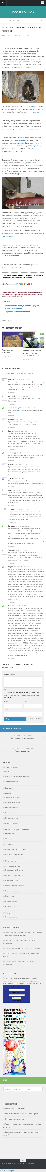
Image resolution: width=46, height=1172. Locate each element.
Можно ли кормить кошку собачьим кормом (21, 1114)
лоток (32, 160)
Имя (6, 702)
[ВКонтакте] (17, 284)
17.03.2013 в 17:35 (22, 550)
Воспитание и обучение (14, 870)
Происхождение (11, 818)
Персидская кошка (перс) (14, 1119)
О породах (9, 844)
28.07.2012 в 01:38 (21, 431)
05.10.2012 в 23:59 (22, 509)
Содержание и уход (12, 866)
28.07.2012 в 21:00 (24, 453)
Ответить (11, 392)
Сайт (6, 710)
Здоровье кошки (11, 767)
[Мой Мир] (24, 284)
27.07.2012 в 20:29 (23, 379)
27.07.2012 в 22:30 (22, 419)
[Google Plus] (29, 284)
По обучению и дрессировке (16, 849)
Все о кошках (23, 12)
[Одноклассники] (22, 284)
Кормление (9, 788)
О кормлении (10, 839)
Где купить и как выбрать (14, 875)
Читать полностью (28, 543)
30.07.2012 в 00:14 (21, 478)
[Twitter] (20, 284)
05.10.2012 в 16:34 (20, 490)
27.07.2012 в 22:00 (23, 396)
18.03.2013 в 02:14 (23, 567)
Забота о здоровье (12, 782)
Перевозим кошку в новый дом (17, 312)
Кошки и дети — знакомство (16, 1109)
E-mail (26, 702)
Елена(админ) (12, 35)
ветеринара (31, 106)
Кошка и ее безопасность (15, 886)
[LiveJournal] (27, 284)
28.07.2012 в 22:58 (21, 464)
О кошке (8, 793)
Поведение (9, 813)
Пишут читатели (11, 861)
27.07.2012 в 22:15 (29, 408)
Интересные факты (12, 802)
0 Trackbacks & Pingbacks (25, 373)
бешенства (35, 112)
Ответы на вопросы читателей (17, 830)
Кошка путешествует (11, 21)
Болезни (8, 771)
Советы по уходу (11, 906)
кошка (34, 398)
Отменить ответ (36, 718)
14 (43, 21)
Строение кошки (11, 823)
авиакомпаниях (21, 140)
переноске (36, 146)
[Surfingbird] (31, 284)
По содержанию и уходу (14, 854)
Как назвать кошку (12, 880)
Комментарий (9, 674)
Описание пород (11, 808)
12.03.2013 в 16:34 (23, 526)
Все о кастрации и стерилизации (17, 776)
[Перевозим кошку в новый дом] (12, 339)
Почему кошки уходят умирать (29, 948)
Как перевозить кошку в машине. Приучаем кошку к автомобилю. (32, 353)
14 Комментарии (9, 373)
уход (9, 321)
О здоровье (9, 834)
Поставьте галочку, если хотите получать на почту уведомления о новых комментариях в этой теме (21, 695)
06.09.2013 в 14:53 (21, 606)
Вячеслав (7, 667)
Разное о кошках (11, 917)
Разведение (10, 896)
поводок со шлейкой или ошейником (27, 215)
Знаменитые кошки (12, 797)
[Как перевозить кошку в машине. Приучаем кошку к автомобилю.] (33, 340)
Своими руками (11, 901)
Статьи (8, 913)
